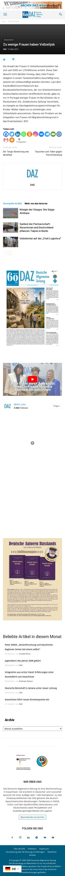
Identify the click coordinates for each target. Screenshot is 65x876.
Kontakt (32, 855)
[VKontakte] (45, 838)
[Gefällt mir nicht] (13, 59)
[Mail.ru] (59, 134)
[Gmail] (6, 140)
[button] (5, 14)
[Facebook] (6, 134)
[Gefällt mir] (4, 59)
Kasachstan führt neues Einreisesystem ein (27, 699)
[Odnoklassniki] (29, 134)
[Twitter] (12, 134)
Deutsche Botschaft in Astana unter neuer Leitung (31, 688)
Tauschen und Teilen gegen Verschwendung (48, 153)
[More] (12, 140)
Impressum (44, 848)
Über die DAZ (19, 848)
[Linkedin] (17, 134)
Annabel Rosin (25, 654)
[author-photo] (32, 180)
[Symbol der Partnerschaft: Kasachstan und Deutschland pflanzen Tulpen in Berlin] (10, 227)
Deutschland (13, 21)
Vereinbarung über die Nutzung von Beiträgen (25, 852)
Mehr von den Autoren (36, 203)
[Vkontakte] (41, 134)
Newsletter (52, 852)
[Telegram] (47, 134)
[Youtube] (53, 838)
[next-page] (10, 253)
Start (4, 21)
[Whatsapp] (23, 134)
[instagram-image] (32, 442)
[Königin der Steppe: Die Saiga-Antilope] (10, 213)
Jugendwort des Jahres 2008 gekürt (23, 660)
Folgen (56, 406)
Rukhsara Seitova (26, 681)
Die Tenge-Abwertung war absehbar (16, 153)
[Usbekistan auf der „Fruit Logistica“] (10, 242)
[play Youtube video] (32, 379)
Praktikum (32, 848)
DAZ (4, 49)
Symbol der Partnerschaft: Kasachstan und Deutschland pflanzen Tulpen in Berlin (36, 227)
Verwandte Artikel (12, 203)
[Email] (53, 134)
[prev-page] (5, 253)
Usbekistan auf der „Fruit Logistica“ (40, 238)
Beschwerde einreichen (32, 817)
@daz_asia (20, 404)
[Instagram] (35, 134)
